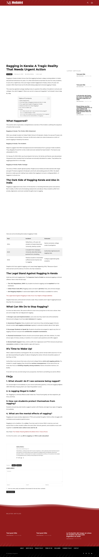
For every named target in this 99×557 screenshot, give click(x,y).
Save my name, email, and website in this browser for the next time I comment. (26, 488)
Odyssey (9, 74)
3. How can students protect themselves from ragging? (35, 114)
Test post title (80, 74)
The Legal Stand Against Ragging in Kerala (31, 104)
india (13, 465)
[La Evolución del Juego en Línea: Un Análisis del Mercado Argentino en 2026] (71, 99)
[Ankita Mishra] (11, 452)
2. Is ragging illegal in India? (28, 112)
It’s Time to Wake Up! (25, 107)
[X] (23, 457)
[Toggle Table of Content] (47, 98)
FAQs (21, 109)
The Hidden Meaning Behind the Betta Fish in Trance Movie (30, 431)
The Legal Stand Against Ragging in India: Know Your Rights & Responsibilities (29, 295)
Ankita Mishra (30, 74)
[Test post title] (71, 78)
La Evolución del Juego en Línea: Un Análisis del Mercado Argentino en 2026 (84, 97)
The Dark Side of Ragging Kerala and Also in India (33, 102)
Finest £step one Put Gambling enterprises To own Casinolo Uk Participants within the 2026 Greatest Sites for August (84, 110)
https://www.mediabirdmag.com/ (22, 448)
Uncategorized (80, 86)
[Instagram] (19, 457)
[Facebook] (16, 457)
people (19, 465)
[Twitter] (89, 553)
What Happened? (24, 100)
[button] (87, 3)
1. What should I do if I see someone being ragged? (34, 111)
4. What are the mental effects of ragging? (32, 115)
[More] (59, 440)
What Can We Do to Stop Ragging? (29, 105)
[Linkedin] (21, 457)
